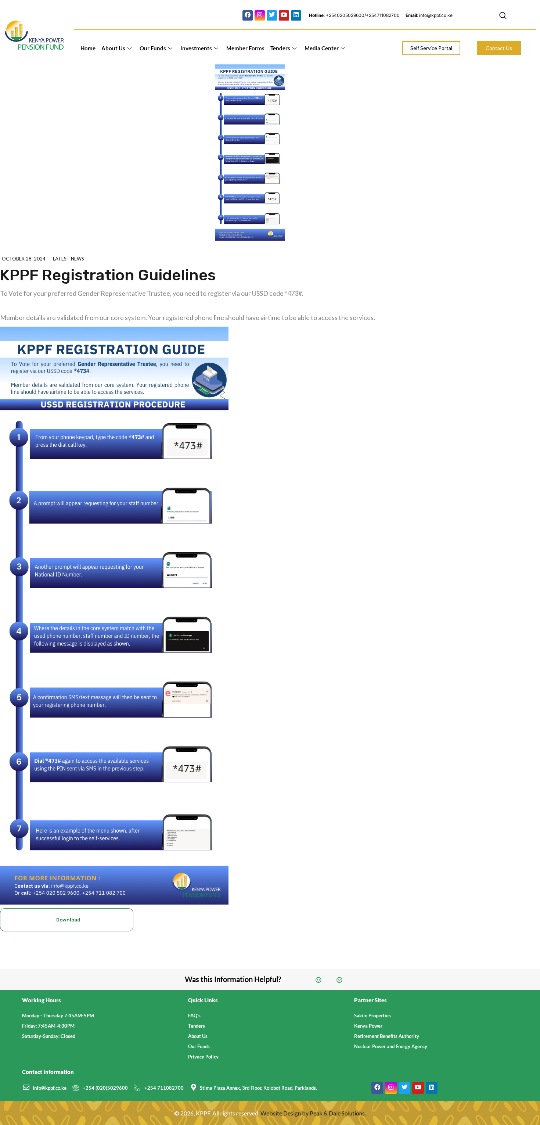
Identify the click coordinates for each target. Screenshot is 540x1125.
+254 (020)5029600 (105, 1088)
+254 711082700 (164, 1088)
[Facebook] (247, 15)
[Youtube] (284, 15)
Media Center (322, 48)
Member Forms (245, 48)
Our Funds (153, 48)
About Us (113, 48)
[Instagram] (260, 15)
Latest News (68, 259)
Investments (196, 48)
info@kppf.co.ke (49, 1088)
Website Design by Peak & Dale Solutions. (313, 1113)
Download (68, 920)
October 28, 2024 (24, 259)
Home (88, 48)
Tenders (280, 48)
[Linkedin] (296, 15)
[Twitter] (272, 15)
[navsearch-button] (503, 16)
